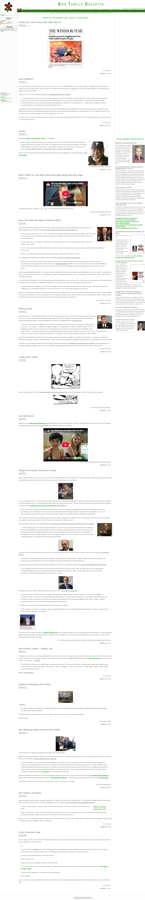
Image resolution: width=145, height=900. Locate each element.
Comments (11, 21)
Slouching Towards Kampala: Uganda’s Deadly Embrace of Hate (129, 168)
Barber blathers (61, 505)
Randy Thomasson (106, 640)
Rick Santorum (107, 784)
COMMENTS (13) (103, 678)
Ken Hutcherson (100, 166)
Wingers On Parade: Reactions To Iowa (37, 470)
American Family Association (98, 211)
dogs (71, 658)
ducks (28, 138)
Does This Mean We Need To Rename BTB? (40, 220)
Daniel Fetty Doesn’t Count (125, 320)
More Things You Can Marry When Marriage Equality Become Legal (51, 175)
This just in (22, 704)
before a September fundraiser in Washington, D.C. (62, 230)
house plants (35, 138)
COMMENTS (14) (103, 125)
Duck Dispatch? (26, 79)
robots (43, 138)
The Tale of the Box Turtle (6, 98)
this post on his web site (69, 591)
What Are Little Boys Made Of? (126, 143)
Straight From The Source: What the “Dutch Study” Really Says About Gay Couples (129, 293)
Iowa (82, 640)
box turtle (46, 771)
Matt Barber (90, 640)
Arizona (103, 348)
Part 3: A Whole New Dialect (123, 223)
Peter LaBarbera (97, 640)
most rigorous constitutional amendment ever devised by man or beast (72, 524)
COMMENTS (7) (103, 303)
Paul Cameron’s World (123, 187)
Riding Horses (25, 308)
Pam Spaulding (28, 672)
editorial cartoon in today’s (54, 392)
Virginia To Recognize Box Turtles (35, 684)
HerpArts (51, 849)
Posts (3, 21)
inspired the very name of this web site (43, 505)
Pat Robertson (104, 461)
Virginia (108, 721)
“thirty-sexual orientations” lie (38, 423)
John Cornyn (107, 300)
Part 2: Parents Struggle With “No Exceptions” (128, 221)
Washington (107, 166)
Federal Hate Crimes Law (94, 461)
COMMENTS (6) (103, 464)
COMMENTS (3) (103, 73)
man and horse (77, 320)
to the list (37, 660)
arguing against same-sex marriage (45, 758)
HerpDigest (35, 849)
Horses (22, 131)
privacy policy (14, 30)
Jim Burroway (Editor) (5, 94)
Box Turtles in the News (30, 793)
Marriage (101, 407)
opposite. (105, 777)
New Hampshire (106, 407)
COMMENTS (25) (103, 643)
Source (50, 66)
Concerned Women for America (73, 640)
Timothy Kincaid (4, 95)
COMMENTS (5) (103, 214)
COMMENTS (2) (103, 888)
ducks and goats (94, 658)
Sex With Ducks (26, 416)
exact (100, 777)
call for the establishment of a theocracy (93, 564)
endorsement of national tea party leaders (81, 343)
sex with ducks (43, 425)
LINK (109, 73)
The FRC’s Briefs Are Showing (126, 307)
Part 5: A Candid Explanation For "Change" (127, 228)
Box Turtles (107, 70)
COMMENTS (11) (103, 169)
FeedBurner (2, 30)
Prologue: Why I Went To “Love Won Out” (126, 218)
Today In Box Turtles (28, 357)
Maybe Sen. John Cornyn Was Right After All (40, 22)
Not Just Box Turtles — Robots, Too (35, 648)
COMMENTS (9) (103, 351)
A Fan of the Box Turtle (29, 832)
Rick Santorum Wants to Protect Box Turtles (39, 730)
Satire (109, 461)
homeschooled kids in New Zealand (59, 94)
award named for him (51, 632)
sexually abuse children (99, 775)
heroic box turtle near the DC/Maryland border (79, 802)
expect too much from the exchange (68, 257)
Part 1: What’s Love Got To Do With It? (126, 219)
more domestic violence (59, 777)
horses (52, 138)
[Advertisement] (8, 62)
